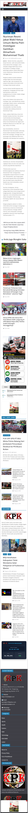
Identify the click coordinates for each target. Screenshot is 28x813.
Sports (3, 721)
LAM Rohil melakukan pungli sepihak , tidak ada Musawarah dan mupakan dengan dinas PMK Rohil (18, 498)
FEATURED (5, 738)
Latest (3, 742)
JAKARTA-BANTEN (7, 33)
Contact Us (5, 760)
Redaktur (15, 452)
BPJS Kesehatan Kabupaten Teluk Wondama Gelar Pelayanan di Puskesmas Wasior (13, 562)
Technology (5, 735)
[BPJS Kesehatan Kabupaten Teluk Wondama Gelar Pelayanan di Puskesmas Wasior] (14, 545)
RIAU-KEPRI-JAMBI (7, 435)
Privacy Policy (5, 753)
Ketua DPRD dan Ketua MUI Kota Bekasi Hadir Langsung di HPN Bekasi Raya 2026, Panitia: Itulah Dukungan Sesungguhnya (13, 321)
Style (3, 732)
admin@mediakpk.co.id (8, 704)
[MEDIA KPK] (13, 512)
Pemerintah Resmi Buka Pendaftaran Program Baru (15, 395)
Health (5, 554)
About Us (4, 750)
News (3, 718)
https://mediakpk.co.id (8, 697)
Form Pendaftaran (7, 756)
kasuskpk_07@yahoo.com (9, 702)
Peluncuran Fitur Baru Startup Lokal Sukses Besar (14, 391)
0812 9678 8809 (6, 710)
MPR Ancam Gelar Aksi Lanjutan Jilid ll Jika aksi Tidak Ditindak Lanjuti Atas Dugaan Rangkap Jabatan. (14, 225)
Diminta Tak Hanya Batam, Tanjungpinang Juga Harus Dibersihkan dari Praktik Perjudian (18, 486)
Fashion (4, 728)
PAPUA (9, 554)
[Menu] (3, 9)
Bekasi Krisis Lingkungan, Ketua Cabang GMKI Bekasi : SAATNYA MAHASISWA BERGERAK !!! (13, 261)
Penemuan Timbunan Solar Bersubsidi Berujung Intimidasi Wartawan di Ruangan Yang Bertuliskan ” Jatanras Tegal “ (13, 291)
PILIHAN (13, 33)
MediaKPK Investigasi (17, 58)
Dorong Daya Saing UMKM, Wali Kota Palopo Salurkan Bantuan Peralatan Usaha (14, 233)
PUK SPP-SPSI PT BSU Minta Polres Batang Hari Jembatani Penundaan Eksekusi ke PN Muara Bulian (13, 443)
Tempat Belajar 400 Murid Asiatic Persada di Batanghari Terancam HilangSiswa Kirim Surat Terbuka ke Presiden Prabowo (19, 473)
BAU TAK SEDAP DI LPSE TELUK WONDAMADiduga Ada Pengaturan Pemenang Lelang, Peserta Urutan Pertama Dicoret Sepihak (19, 594)
